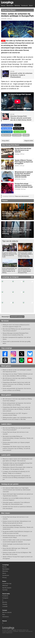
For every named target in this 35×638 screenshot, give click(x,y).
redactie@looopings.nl (17, 316)
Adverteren (5, 616)
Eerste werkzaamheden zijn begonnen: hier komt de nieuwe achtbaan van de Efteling (9, 270)
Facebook (5, 595)
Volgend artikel (28, 140)
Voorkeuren (24, 5)
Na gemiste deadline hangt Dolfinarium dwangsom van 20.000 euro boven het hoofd (9, 255)
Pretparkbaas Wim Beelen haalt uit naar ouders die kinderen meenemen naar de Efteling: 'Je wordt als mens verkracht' (16, 384)
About (31, 5)
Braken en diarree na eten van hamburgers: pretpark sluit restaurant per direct (15, 214)
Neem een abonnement (22, 196)
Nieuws (3, 5)
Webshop (17, 5)
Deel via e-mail (6, 135)
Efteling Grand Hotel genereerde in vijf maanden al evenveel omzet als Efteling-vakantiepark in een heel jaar (17, 477)
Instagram (5, 598)
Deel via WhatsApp (19, 131)
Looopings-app (6, 583)
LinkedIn (4, 606)
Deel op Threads (18, 128)
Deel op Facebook (7, 125)
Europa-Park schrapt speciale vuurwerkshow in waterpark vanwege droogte (24, 185)
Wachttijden (10, 5)
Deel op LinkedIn (7, 131)
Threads (4, 604)
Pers (3, 614)
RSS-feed (5, 585)
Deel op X (17, 125)
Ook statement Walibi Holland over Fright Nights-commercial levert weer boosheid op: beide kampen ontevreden (16, 489)
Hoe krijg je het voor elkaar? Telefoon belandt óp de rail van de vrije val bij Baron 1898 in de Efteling (16, 231)
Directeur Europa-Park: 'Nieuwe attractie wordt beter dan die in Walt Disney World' (21, 118)
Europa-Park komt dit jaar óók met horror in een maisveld (23, 150)
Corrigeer (26, 135)
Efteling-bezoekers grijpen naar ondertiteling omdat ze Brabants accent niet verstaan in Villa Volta (25, 255)
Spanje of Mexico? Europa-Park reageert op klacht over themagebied (24, 162)
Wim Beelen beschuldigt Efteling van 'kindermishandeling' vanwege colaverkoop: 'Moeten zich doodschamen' (18, 438)
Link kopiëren (17, 135)
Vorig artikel (5, 140)
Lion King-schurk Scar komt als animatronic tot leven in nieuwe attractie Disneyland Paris (24, 270)
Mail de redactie (7, 612)
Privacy (4, 577)
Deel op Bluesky (6, 128)
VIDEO (10, 156)
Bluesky (4, 602)
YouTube (4, 590)
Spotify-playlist (6, 587)
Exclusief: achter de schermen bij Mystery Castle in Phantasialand (21, 75)
